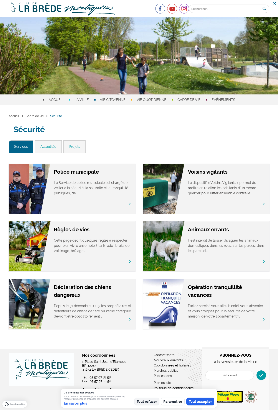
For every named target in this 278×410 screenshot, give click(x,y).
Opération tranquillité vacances (215, 291)
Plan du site (162, 383)
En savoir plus (75, 403)
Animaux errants (208, 229)
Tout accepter (200, 402)
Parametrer (172, 402)
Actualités (48, 147)
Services (21, 147)
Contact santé (164, 355)
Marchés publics (166, 371)
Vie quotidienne (151, 100)
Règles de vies (71, 229)
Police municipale (76, 172)
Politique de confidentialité (174, 388)
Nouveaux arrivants (168, 360)
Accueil (56, 100)
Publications (163, 376)
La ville (81, 100)
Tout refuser (147, 402)
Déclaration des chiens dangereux (82, 291)
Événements (223, 100)
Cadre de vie (188, 100)
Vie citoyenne (113, 100)
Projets (74, 147)
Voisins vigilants (208, 172)
